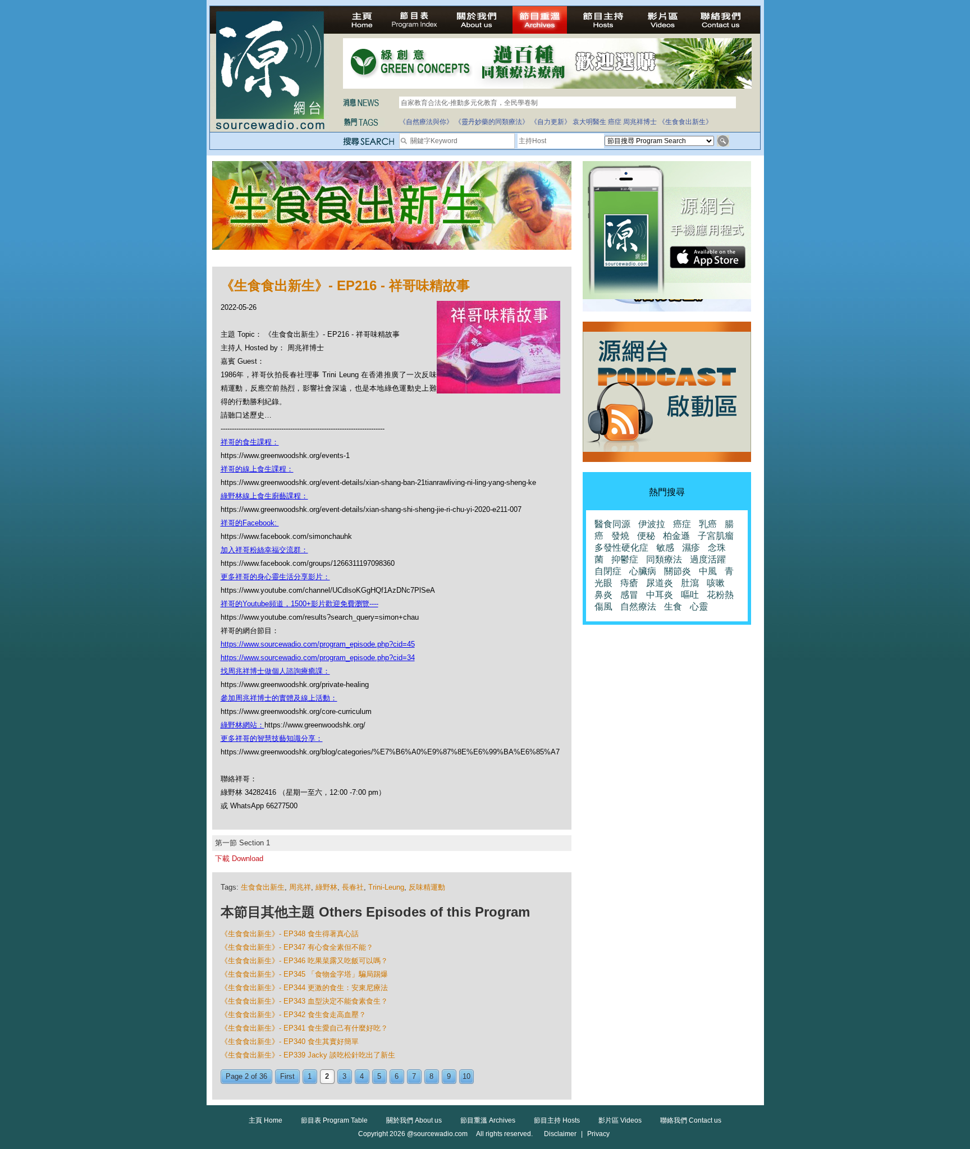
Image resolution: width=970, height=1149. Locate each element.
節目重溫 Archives (487, 1120)
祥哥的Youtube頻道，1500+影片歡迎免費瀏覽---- (299, 603)
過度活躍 (708, 559)
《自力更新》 (550, 122)
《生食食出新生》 (685, 122)
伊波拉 (651, 524)
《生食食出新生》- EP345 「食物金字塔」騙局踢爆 (304, 974)
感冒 (629, 594)
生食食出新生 (263, 887)
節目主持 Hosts (557, 1120)
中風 (708, 571)
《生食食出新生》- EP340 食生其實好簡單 (290, 1041)
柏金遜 (676, 536)
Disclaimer (560, 1134)
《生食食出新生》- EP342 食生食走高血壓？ (293, 1014)
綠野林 (326, 887)
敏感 (665, 547)
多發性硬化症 (621, 547)
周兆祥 (300, 887)
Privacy (598, 1134)
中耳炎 (659, 594)
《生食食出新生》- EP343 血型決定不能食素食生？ (304, 1001)
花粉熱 (720, 594)
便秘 (646, 536)
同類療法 (664, 559)
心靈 (699, 606)
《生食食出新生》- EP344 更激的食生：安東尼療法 (304, 987)
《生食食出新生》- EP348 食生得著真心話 (290, 934)
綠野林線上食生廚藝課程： (264, 496)
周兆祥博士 (640, 122)
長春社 (353, 887)
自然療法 (638, 606)
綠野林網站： (242, 725)
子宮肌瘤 (716, 536)
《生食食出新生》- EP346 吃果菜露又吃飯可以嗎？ (304, 960)
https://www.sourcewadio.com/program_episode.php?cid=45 (318, 644)
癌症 (614, 122)
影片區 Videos (620, 1120)
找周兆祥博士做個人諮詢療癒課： (275, 671)
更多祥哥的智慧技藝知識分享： (272, 738)
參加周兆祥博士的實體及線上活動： (279, 698)
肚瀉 (690, 583)
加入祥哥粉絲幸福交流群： (264, 550)
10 (466, 1076)
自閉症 (607, 571)
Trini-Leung (386, 887)
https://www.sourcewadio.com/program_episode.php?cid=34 (318, 657)
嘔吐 (690, 594)
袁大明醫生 (589, 122)
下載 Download (239, 858)
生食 (673, 606)
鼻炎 (603, 594)
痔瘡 (629, 583)
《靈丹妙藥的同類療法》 (492, 122)
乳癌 (708, 524)
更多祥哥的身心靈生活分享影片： (275, 577)
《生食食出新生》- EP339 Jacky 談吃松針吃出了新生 (308, 1055)
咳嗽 (716, 583)
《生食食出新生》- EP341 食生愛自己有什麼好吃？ (304, 1028)
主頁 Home (265, 1120)
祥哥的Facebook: (250, 523)
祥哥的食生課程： (250, 442)
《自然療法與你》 (426, 122)
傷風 (603, 606)
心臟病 (642, 571)
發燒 (620, 536)
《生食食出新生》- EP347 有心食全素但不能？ (297, 947)
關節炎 (677, 571)
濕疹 (691, 547)
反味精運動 (427, 887)
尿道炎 (659, 583)
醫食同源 (612, 524)
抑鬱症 (624, 559)
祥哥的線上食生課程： (257, 469)
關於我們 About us (414, 1120)
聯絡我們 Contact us (690, 1120)
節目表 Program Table (334, 1120)
